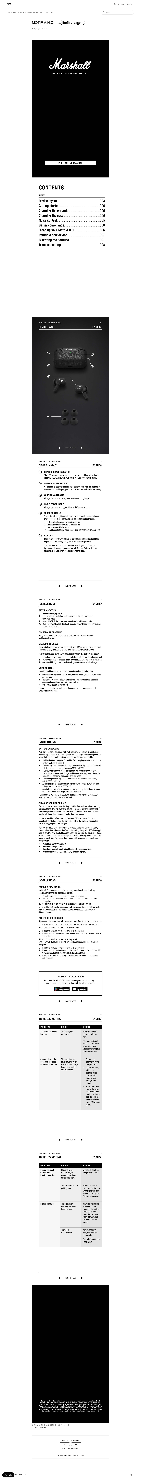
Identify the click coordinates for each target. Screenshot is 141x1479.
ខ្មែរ (131, 1475)
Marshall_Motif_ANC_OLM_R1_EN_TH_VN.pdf (51, 1425)
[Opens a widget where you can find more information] (8, 1475)
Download (43, 1428)
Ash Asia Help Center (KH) (15, 12)
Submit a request (118, 4)
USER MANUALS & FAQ (35, 12)
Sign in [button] (129, 4)
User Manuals (49, 12)
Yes (65, 1444)
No (76, 1444)
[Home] (9, 5)
